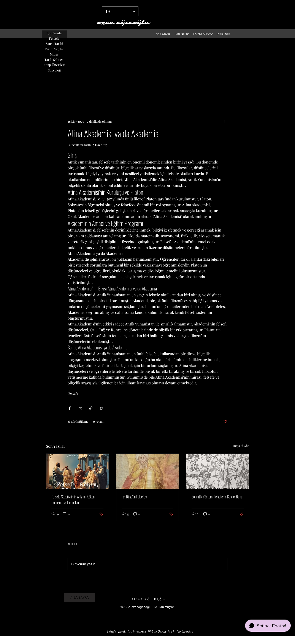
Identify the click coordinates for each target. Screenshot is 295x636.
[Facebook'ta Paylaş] (70, 408)
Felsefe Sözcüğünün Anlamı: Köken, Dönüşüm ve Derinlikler (73, 499)
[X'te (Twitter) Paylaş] (80, 408)
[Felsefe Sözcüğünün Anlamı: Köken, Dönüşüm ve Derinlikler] (77, 471)
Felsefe (73, 393)
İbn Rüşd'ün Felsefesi (134, 497)
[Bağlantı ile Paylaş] (91, 408)
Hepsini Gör (241, 446)
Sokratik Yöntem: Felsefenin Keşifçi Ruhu (217, 497)
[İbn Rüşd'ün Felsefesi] (147, 471)
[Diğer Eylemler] (224, 121)
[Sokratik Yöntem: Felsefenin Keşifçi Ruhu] (217, 471)
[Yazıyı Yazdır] (101, 408)
